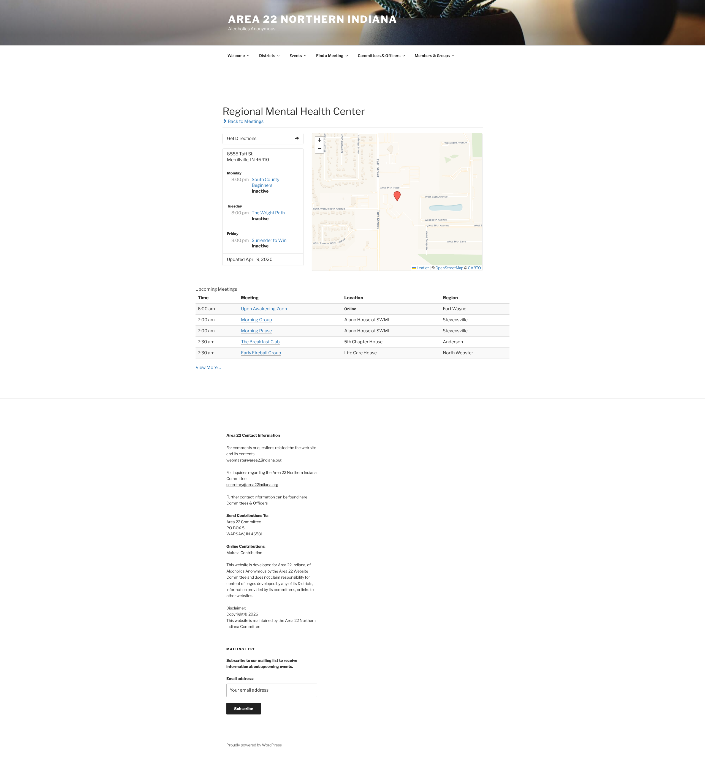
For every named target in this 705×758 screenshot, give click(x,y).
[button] (395, 193)
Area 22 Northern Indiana (312, 19)
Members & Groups (432, 55)
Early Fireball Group (261, 352)
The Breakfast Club (260, 341)
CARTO (474, 268)
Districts (267, 55)
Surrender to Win (269, 240)
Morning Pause (256, 330)
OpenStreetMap (449, 268)
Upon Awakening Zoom (265, 308)
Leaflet (422, 268)
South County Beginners (265, 182)
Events (295, 55)
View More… (208, 367)
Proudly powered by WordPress (254, 745)
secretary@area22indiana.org (252, 484)
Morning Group (256, 319)
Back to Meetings (245, 121)
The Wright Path (268, 212)
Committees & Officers (379, 55)
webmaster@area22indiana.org (253, 460)
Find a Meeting (329, 55)
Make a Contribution (244, 552)
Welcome (236, 55)
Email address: (240, 678)
